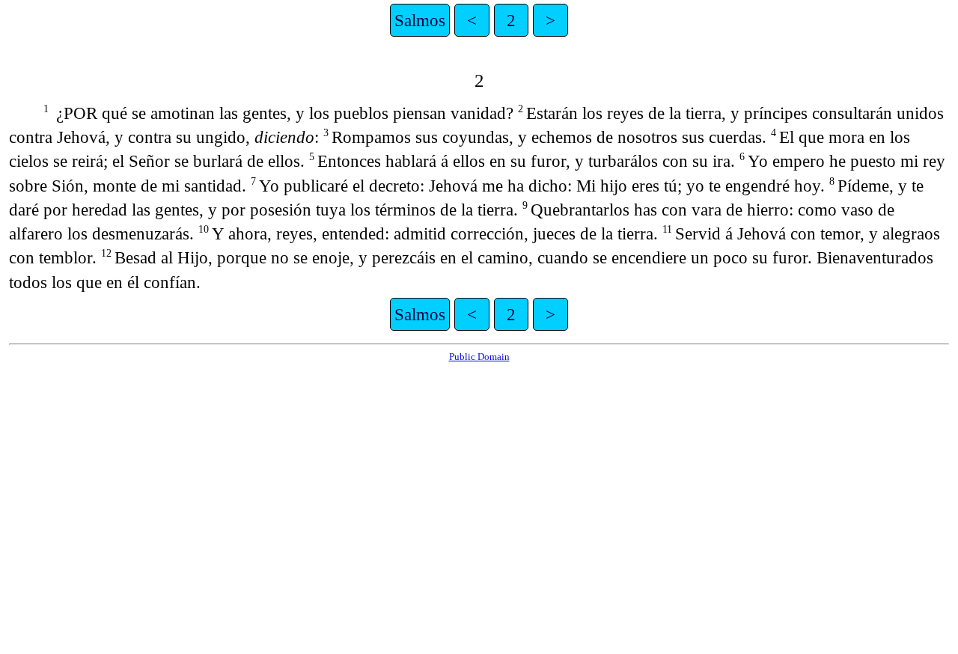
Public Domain (479, 356)
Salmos (419, 20)
